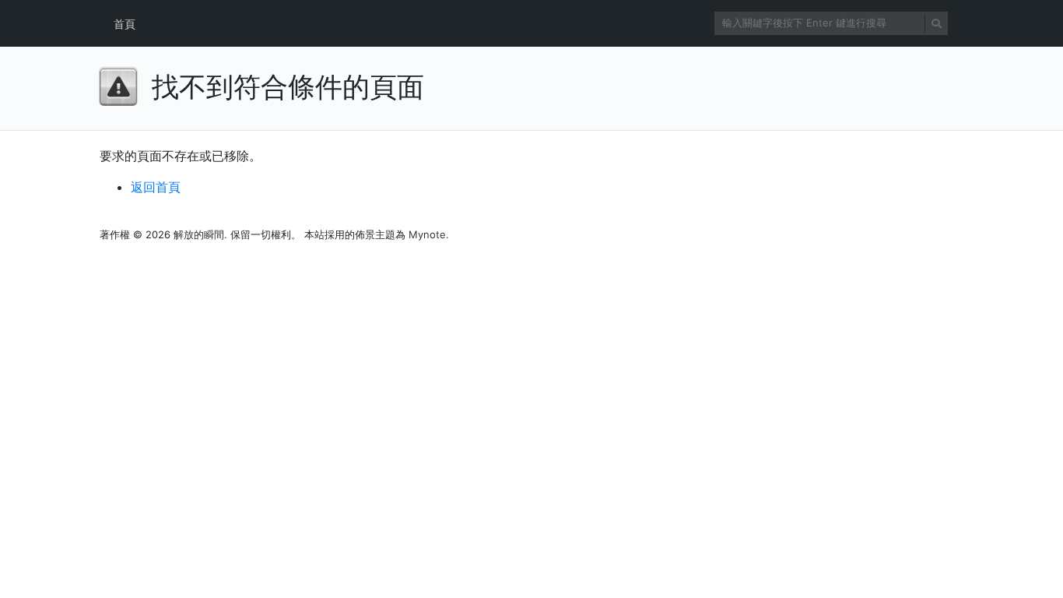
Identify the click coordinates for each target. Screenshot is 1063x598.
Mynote (427, 234)
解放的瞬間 (199, 234)
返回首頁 (156, 187)
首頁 (124, 23)
